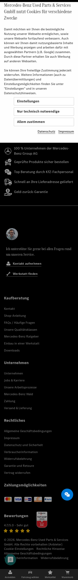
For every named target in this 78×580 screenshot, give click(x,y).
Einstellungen (28, 101)
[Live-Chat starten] (67, 495)
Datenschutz (46, 131)
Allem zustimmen (31, 121)
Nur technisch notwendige (38, 111)
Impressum (66, 131)
